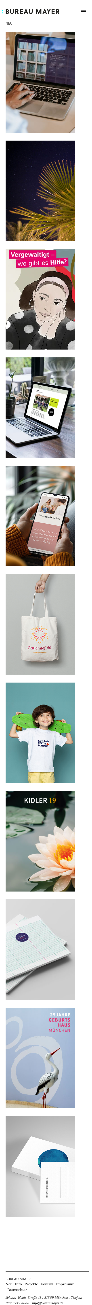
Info (17, 1284)
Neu (9, 1284)
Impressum (64, 1284)
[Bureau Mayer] (34, 11)
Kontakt (46, 1284)
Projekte (30, 1284)
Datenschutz (16, 1290)
